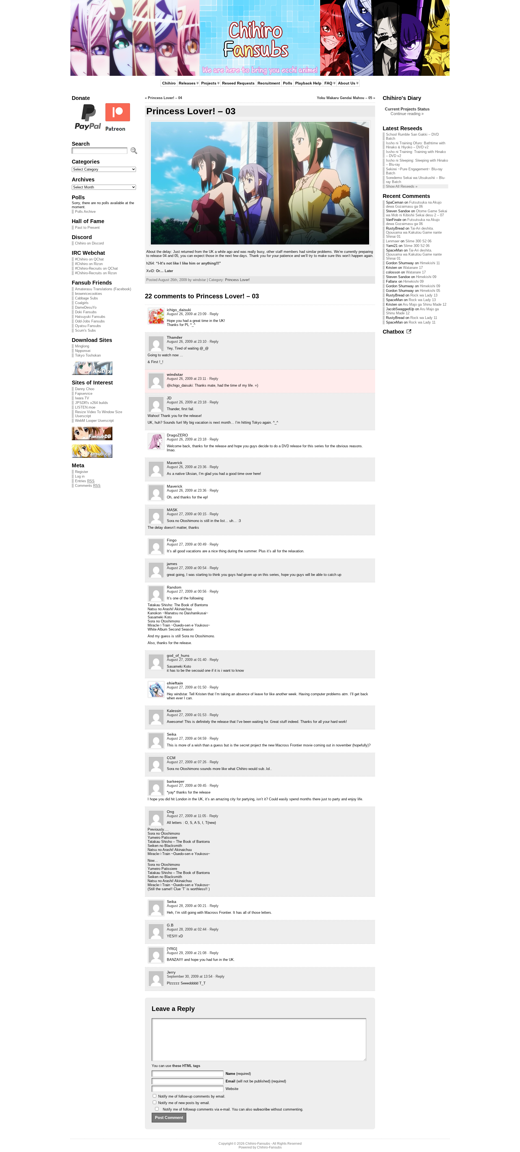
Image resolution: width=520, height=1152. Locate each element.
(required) (238, 1074)
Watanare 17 (413, 268)
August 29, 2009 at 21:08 (186, 953)
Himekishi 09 (426, 277)
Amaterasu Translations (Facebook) (103, 289)
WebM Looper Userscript (94, 421)
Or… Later (164, 271)
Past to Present (87, 228)
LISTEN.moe (85, 407)
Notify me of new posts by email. (184, 1103)
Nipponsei (82, 351)
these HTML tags (186, 1066)
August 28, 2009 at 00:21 (186, 906)
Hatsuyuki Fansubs (90, 317)
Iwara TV (82, 398)
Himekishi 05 (430, 291)
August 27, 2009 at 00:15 (186, 514)
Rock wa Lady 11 (423, 318)
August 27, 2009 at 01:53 (186, 715)
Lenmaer (392, 241)
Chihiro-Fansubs (257, 1144)
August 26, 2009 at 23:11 (186, 379)
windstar (175, 374)
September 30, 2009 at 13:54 (189, 976)
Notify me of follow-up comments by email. (191, 1096)
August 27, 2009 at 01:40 (186, 660)
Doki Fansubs (86, 312)
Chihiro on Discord (89, 243)
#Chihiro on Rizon (89, 264)
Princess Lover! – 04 (165, 98)
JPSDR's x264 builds (91, 403)
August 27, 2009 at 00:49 (186, 544)
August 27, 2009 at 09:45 (186, 786)
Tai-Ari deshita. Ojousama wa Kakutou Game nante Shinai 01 (414, 232)
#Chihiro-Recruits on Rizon (96, 273)
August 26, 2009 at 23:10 (186, 342)
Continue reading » (407, 113)
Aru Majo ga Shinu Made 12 (424, 304)
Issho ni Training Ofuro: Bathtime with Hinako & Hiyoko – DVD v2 (415, 145)
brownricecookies (88, 294)
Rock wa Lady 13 (423, 295)
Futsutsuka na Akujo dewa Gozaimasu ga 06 (413, 204)
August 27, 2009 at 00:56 (186, 591)
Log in (79, 476)
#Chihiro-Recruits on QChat (96, 268)
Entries (85, 481)
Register (81, 472)
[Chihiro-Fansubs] (260, 38)
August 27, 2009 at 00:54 (186, 568)
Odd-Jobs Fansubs (90, 321)
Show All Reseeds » (401, 186)
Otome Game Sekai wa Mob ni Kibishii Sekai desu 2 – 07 (416, 213)
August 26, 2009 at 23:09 (186, 314)
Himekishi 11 (430, 263)
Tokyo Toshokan (88, 355)
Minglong (82, 346)
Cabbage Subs (86, 298)
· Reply (213, 314)
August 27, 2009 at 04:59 (186, 738)
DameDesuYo (85, 307)
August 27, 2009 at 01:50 (186, 687)
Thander (174, 337)
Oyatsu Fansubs (88, 326)
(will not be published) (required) (256, 1081)
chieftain (175, 683)
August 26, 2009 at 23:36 (186, 467)
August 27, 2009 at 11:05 (186, 816)
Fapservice (83, 393)
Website (232, 1089)
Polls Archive (85, 212)
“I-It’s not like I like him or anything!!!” (188, 263)
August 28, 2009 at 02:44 (186, 929)
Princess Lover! (237, 280)
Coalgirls (82, 303)
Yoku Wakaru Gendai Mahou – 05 (344, 98)
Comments (87, 486)
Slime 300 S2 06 (418, 241)
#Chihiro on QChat (89, 259)
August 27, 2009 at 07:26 (186, 762)
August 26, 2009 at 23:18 (186, 402)
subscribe (261, 1109)
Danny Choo (84, 389)
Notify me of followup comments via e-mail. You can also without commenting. (232, 1109)
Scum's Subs (85, 330)
